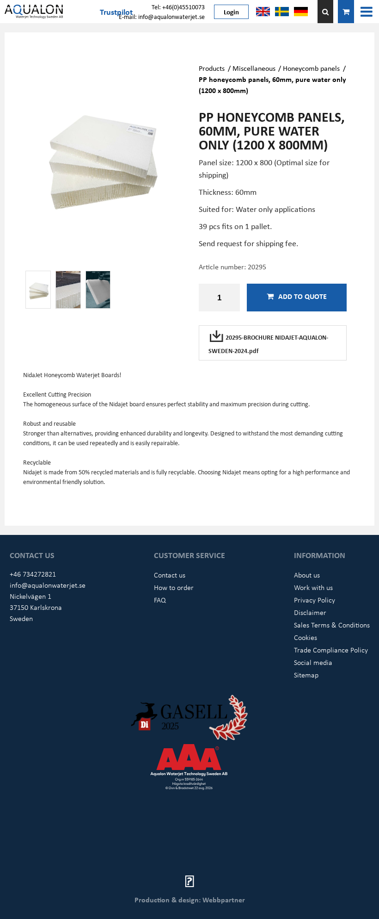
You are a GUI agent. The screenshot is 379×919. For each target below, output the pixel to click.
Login (231, 11)
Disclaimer (310, 612)
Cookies (305, 637)
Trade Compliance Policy (331, 650)
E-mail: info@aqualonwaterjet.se (162, 16)
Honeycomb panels (311, 68)
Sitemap (306, 675)
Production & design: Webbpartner (189, 899)
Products (212, 68)
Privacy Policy (314, 600)
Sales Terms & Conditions (332, 625)
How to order (174, 587)
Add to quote (302, 296)
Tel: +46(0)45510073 (178, 6)
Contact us (169, 575)
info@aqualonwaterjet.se (48, 585)
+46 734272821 (33, 574)
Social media (313, 662)
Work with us (313, 587)
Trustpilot (116, 11)
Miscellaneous (253, 68)
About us (307, 575)
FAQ (160, 600)
